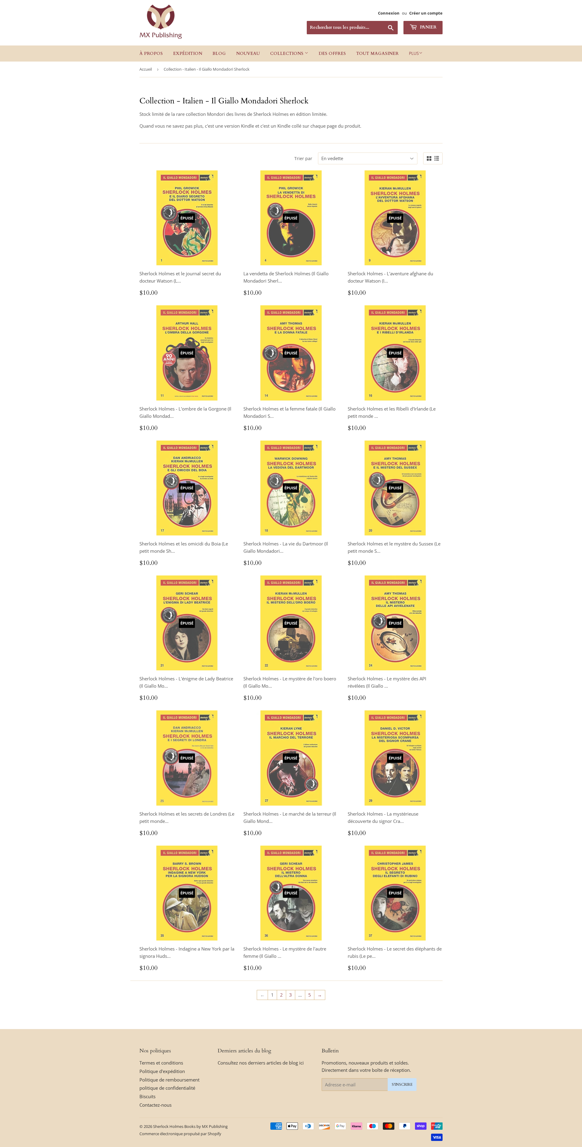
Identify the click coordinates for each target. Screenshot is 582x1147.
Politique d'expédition (162, 1071)
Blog (219, 53)
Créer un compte (426, 13)
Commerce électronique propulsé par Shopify (180, 1133)
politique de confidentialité (167, 1088)
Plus (414, 53)
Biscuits (147, 1096)
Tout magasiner (377, 53)
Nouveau (248, 53)
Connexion (389, 13)
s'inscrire (402, 1084)
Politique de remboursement (169, 1080)
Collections (287, 53)
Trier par (303, 158)
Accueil (145, 69)
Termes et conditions (161, 1063)
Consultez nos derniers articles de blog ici (261, 1063)
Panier (427, 27)
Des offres (332, 53)
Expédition (187, 53)
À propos (151, 53)
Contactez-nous (155, 1105)
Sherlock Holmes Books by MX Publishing (190, 1126)
